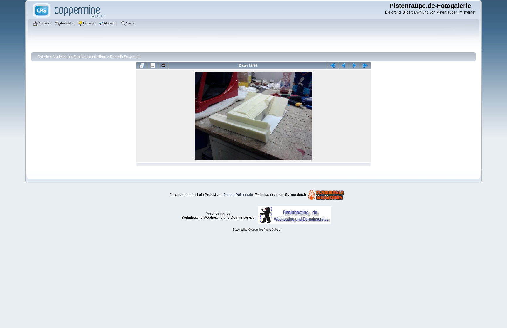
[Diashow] (163, 65)
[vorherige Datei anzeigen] (343, 65)
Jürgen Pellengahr (238, 195)
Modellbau (61, 57)
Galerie (43, 57)
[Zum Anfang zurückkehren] (332, 65)
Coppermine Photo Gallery (264, 229)
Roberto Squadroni (125, 57)
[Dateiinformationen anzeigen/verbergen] (152, 65)
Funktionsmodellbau (90, 57)
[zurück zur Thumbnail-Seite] (141, 65)
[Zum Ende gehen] (365, 65)
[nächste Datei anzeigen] (354, 65)
